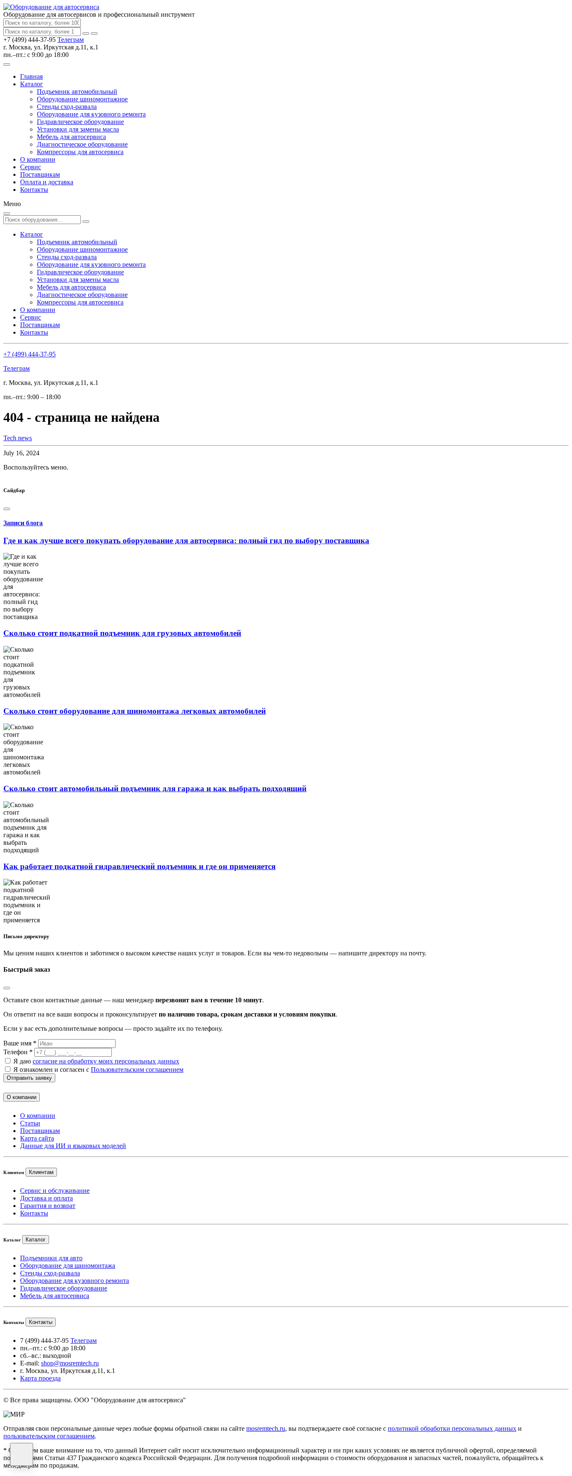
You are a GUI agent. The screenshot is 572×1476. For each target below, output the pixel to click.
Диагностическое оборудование (82, 144)
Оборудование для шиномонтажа (67, 1265)
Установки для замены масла (78, 129)
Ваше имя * (19, 1043)
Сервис (30, 166)
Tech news (17, 437)
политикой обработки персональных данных (452, 1428)
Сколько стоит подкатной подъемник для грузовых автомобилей (122, 633)
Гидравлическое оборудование (80, 121)
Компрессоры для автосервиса (80, 151)
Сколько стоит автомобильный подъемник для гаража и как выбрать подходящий (155, 788)
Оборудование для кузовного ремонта (91, 114)
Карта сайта (37, 1138)
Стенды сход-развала (67, 106)
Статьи (30, 1123)
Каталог (31, 84)
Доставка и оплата (46, 1198)
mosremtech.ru (265, 1428)
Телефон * (18, 1051)
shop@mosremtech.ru (70, 1363)
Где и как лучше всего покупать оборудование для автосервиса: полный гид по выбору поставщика (186, 540)
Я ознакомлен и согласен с (98, 1069)
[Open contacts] (21, 1454)
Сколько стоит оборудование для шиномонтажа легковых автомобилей (134, 711)
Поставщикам (40, 174)
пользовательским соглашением (49, 1436)
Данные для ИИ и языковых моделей (73, 1145)
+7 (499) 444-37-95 (29, 354)
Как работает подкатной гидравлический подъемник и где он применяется (139, 866)
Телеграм (70, 39)
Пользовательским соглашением (137, 1069)
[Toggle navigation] (6, 64)
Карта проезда (40, 1378)
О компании (37, 159)
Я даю (96, 1061)
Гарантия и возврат (47, 1205)
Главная (31, 76)
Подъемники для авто (51, 1258)
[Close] (6, 509)
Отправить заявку (29, 1078)
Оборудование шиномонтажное (82, 99)
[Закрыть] (94, 33)
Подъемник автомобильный (77, 91)
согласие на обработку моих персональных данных (106, 1061)
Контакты (34, 189)
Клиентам (41, 1172)
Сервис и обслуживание (55, 1190)
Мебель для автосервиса (71, 136)
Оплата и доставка (46, 182)
